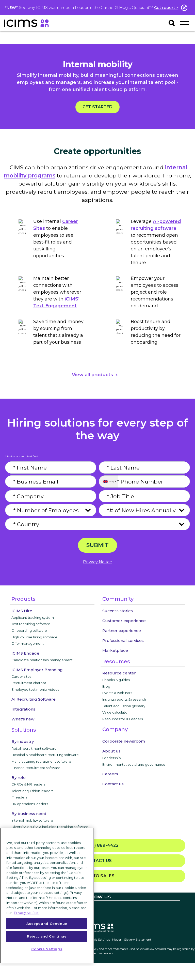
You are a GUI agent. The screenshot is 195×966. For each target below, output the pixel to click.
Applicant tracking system (32, 617)
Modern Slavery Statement (131, 939)
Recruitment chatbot (28, 683)
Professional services (123, 640)
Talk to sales (97, 875)
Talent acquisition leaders (32, 791)
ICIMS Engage (25, 653)
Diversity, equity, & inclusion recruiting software (49, 827)
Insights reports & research (124, 699)
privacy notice (97, 562)
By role (18, 777)
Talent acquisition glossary (123, 706)
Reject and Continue (47, 936)
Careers (110, 774)
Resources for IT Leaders (122, 719)
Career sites (21, 676)
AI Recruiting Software (33, 699)
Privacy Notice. (26, 913)
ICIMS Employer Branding (37, 669)
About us (111, 751)
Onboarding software (29, 630)
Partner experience (121, 630)
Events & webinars (117, 693)
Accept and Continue (46, 924)
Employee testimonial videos (35, 689)
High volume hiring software (34, 637)
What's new (22, 719)
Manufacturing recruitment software (41, 761)
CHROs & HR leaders (28, 784)
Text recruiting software (30, 624)
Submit (97, 545)
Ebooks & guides (116, 680)
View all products (92, 375)
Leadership (111, 758)
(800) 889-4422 (100, 845)
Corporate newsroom (123, 741)
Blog (106, 686)
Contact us (113, 783)
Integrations (23, 709)
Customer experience (124, 620)
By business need (28, 813)
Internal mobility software (32, 820)
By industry (22, 741)
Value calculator (115, 712)
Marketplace (115, 650)
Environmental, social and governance (133, 764)
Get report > (166, 7)
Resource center (119, 673)
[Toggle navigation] (184, 23)
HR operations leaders (29, 804)
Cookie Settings (98, 939)
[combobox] (108, 481)
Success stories (117, 610)
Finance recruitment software (35, 768)
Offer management (27, 643)
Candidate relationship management (42, 660)
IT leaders (19, 797)
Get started (97, 106)
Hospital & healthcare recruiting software (45, 755)
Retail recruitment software (34, 748)
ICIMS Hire (21, 610)
